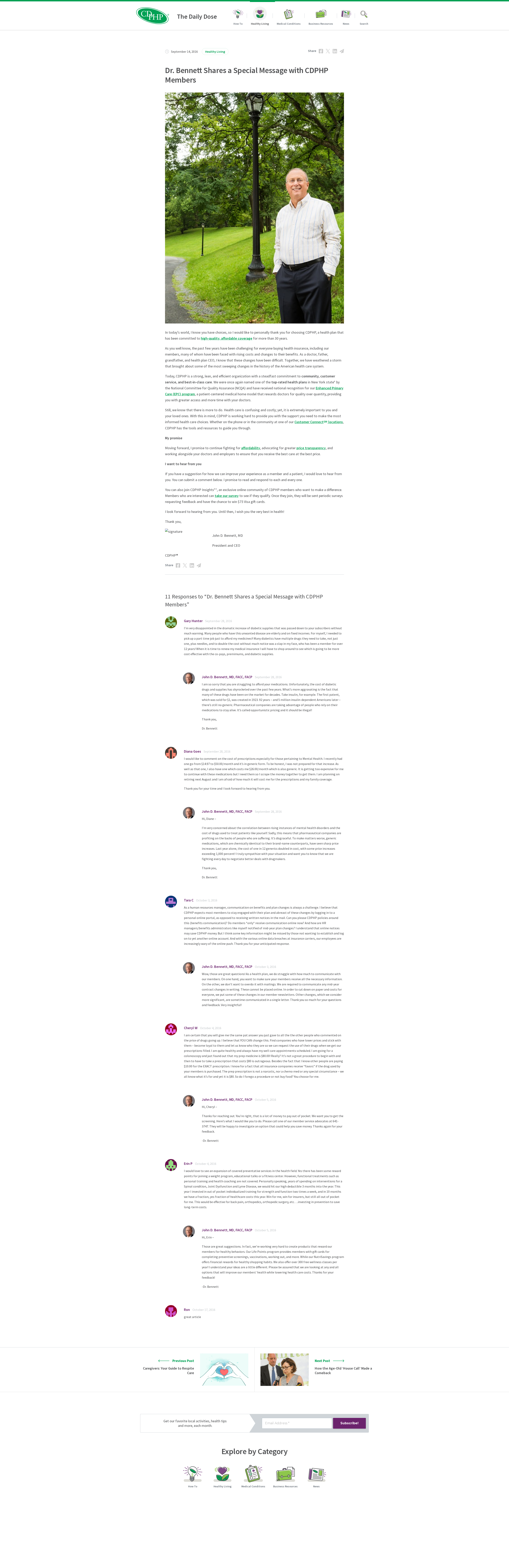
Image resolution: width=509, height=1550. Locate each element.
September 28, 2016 (218, 621)
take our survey (227, 495)
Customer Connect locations (318, 422)
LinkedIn (335, 51)
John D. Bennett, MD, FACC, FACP (227, 677)
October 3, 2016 (206, 900)
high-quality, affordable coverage (226, 338)
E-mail (342, 51)
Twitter (328, 51)
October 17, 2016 (203, 1310)
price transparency (311, 448)
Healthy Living (215, 52)
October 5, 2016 (265, 1100)
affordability (250, 448)
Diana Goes (192, 751)
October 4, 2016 (210, 1028)
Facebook (321, 51)
